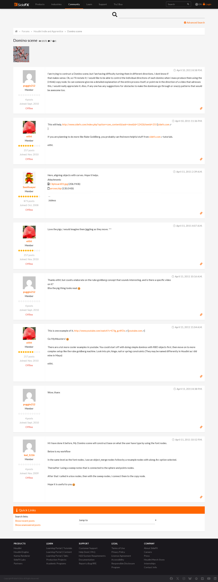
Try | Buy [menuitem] (118, 4)
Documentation (86, 559)
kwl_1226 (29, 455)
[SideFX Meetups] (196, 578)
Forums (26, 31)
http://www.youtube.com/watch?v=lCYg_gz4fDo (99, 330)
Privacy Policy (118, 552)
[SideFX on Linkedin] (215, 578)
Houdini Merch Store (154, 559)
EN (200, 4)
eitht (29, 136)
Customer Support (88, 548)
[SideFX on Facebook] (171, 578)
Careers (148, 552)
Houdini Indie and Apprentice (48, 31)
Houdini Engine (21, 552)
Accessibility (117, 559)
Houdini (17, 548)
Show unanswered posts (28, 524)
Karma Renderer (22, 555)
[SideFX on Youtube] (208, 578)
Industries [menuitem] (56, 4)
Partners (18, 563)
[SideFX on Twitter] (177, 578)
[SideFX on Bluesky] (190, 578)
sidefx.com (163, 124)
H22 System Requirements (92, 555)
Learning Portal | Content (59, 552)
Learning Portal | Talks (57, 555)
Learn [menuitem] (89, 4)
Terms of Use (118, 548)
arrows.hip (55, 188)
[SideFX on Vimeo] (202, 578)
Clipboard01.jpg (59, 183)
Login (208, 4)
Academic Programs (56, 563)
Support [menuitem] (103, 4)
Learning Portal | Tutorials (59, 548)
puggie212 (29, 85)
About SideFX (151, 548)
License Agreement (121, 555)
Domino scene (74, 31)
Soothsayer (29, 187)
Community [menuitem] (74, 4)
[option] (21, 54)
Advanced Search (195, 22)
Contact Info (150, 567)
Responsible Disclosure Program (123, 565)
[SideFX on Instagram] (184, 578)
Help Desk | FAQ (87, 552)
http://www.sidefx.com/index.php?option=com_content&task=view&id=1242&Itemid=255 (109, 124)
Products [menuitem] (40, 4)
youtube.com (135, 330)
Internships (150, 563)
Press (147, 555)
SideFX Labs (20, 559)
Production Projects (56, 559)
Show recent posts (25, 520)
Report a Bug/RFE (88, 563)
